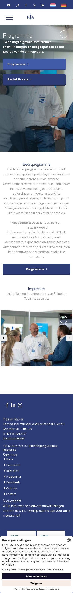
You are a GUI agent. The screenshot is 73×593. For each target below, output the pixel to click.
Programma (16, 64)
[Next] (69, 338)
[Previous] (3, 338)
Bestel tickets (18, 79)
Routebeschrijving (13, 438)
